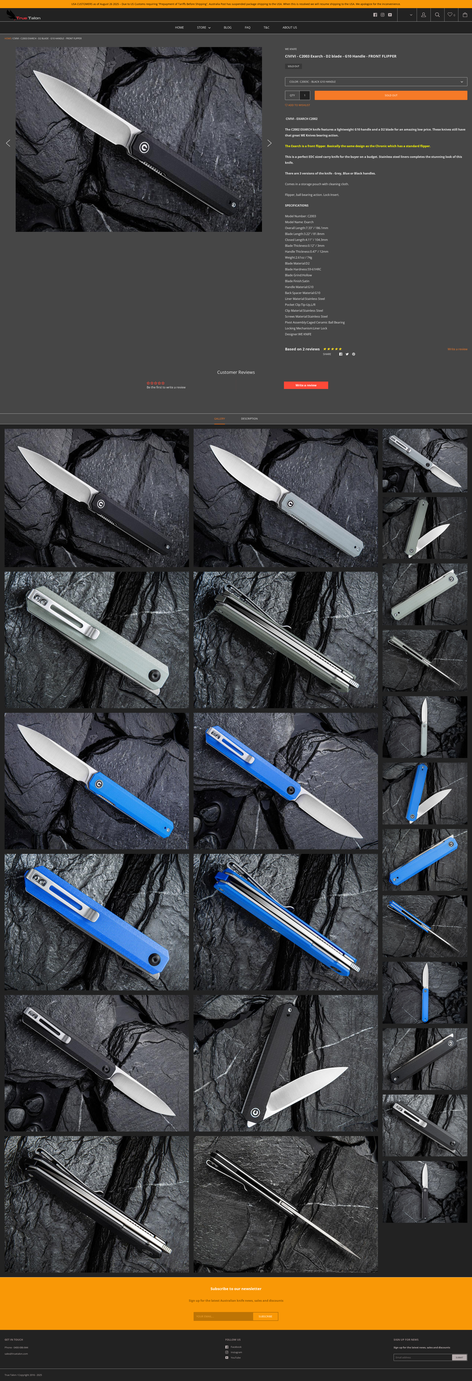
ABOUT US (290, 27)
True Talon (10, 1375)
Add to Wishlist (299, 105)
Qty (292, 95)
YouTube (236, 1357)
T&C (266, 27)
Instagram (236, 1352)
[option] (139, 139)
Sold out (391, 95)
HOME (179, 27)
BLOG (228, 27)
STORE (202, 27)
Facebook (236, 1347)
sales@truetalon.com (16, 1353)
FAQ (247, 27)
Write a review (457, 349)
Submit (459, 1357)
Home (8, 38)
